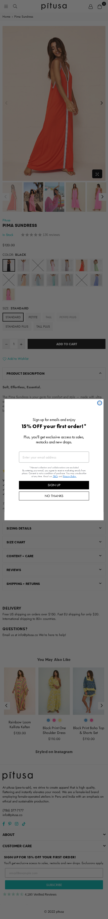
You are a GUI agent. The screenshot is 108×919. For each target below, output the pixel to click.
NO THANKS (54, 495)
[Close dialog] (99, 403)
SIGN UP (54, 485)
